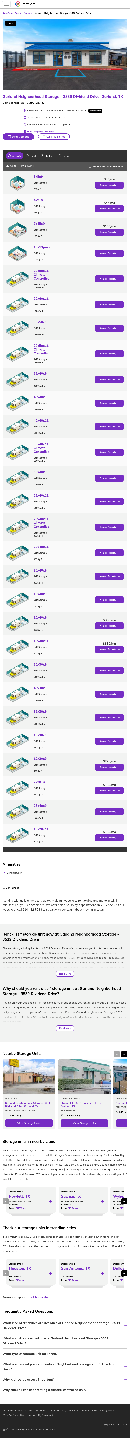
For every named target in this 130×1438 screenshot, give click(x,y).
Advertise (54, 1410)
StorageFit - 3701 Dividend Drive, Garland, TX (81, 1104)
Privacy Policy (107, 1410)
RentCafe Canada (118, 1424)
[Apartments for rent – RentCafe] (25, 4)
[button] (54, 136)
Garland (28, 13)
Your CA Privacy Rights (15, 1415)
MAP (11, 23)
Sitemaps (73, 1410)
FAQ (31, 1410)
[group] (14, 155)
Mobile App (41, 1410)
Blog (64, 1410)
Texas (18, 13)
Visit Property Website (40, 131)
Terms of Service (89, 1410)
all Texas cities (40, 1297)
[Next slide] (123, 54)
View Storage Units (28, 1123)
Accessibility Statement (41, 1415)
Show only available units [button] (108, 166)
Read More (65, 973)
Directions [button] (95, 111)
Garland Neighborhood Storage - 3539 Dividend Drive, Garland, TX (28, 1104)
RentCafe (8, 13)
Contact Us (21, 1410)
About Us (8, 1410)
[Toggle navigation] (6, 4)
